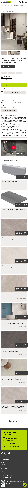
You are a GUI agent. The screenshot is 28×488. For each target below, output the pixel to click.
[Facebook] (2, 453)
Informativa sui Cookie (6, 477)
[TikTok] (9, 453)
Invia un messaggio (11, 438)
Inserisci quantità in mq (6, 77)
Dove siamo (3, 464)
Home (2, 9)
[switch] (3, 486)
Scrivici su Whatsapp (12, 446)
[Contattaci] (20, 2)
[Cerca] (2, 5)
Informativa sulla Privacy (6, 475)
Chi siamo (3, 462)
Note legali (3, 473)
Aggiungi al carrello (15, 85)
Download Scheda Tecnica (9, 110)
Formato (3, 70)
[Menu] (25, 2)
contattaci (15, 92)
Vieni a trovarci (10, 440)
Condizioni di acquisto (6, 468)
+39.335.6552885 (10, 443)
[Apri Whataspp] (25, 485)
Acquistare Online (5, 471)
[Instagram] (5, 453)
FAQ (2, 466)
